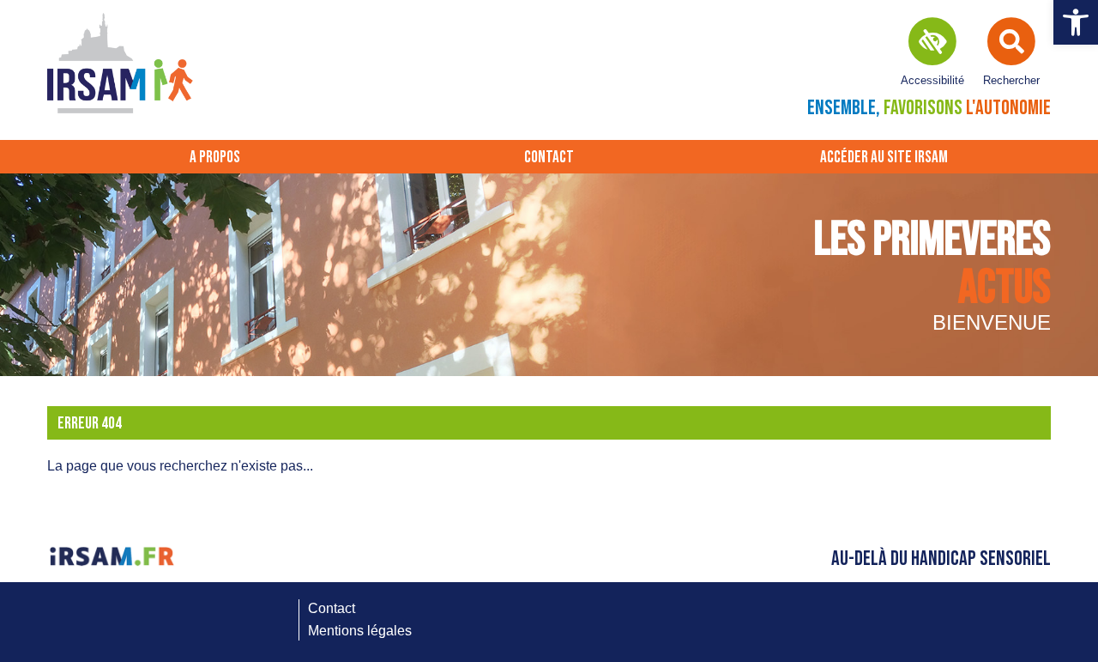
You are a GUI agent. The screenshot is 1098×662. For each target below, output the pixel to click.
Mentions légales (360, 630)
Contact (549, 157)
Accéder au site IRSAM (884, 157)
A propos (215, 157)
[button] (1075, 22)
